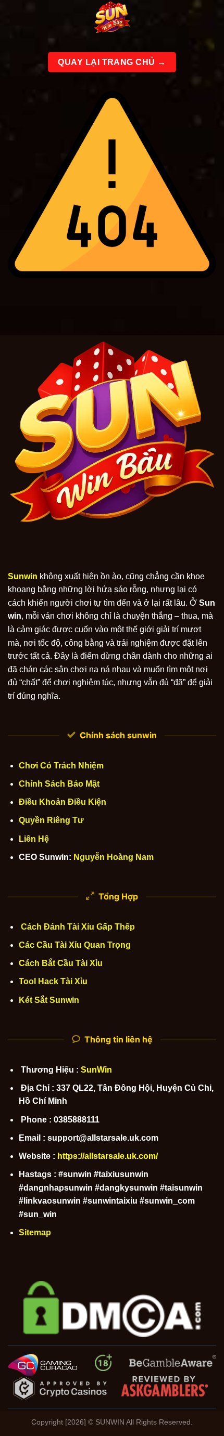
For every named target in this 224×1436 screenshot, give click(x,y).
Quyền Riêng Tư (51, 820)
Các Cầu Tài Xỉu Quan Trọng (75, 945)
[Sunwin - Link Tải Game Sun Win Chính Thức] (112, 18)
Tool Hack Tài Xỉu (53, 981)
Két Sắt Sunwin (49, 1000)
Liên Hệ (34, 838)
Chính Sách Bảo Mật (59, 783)
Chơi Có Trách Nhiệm (61, 765)
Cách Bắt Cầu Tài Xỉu (61, 963)
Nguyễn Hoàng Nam (113, 857)
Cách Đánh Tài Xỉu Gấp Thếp (77, 926)
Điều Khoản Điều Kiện (62, 802)
